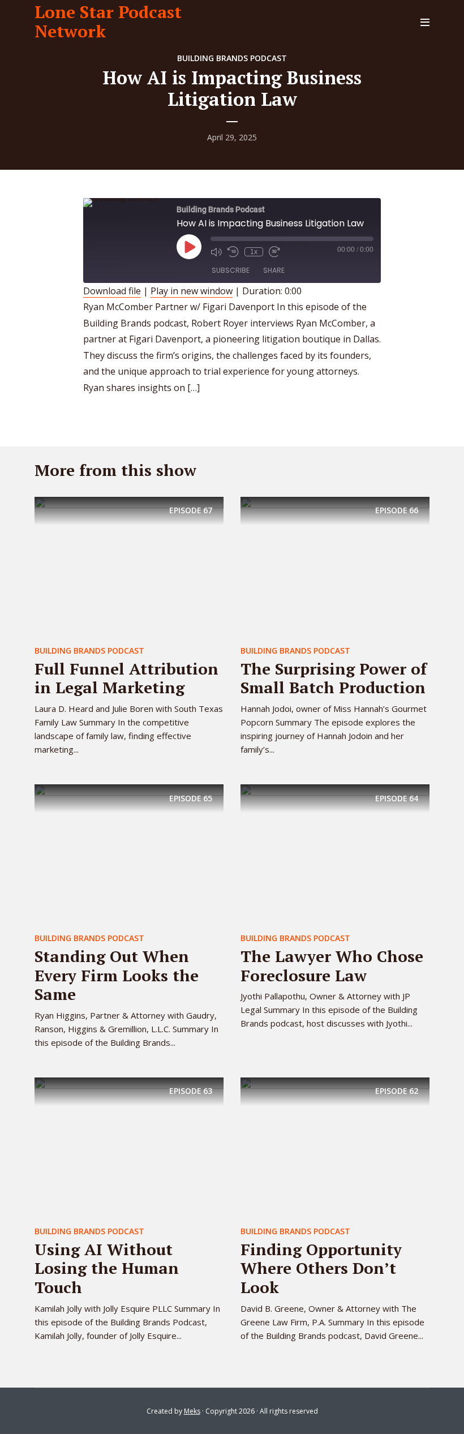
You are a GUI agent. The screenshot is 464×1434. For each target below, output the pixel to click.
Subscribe (231, 270)
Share (274, 270)
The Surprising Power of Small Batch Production (333, 678)
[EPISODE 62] (334, 1147)
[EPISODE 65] (129, 854)
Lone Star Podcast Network (108, 21)
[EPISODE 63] (129, 1147)
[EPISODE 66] (334, 567)
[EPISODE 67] (129, 567)
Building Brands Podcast (232, 58)
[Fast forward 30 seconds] (274, 251)
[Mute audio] (216, 252)
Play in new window (192, 291)
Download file (112, 291)
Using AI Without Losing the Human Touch (107, 1268)
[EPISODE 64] (334, 854)
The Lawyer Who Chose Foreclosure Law (331, 966)
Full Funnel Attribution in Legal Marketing (126, 678)
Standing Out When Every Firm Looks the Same (117, 975)
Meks (192, 1411)
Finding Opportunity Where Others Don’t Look (321, 1268)
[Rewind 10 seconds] (233, 251)
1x (253, 252)
